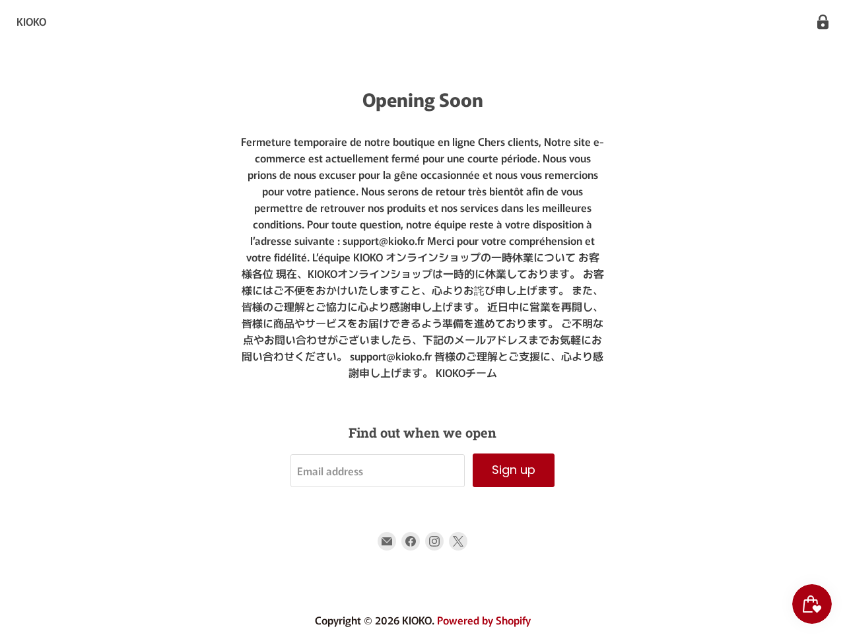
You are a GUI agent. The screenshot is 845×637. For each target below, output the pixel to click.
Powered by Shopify (484, 620)
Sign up (513, 469)
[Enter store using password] (823, 22)
